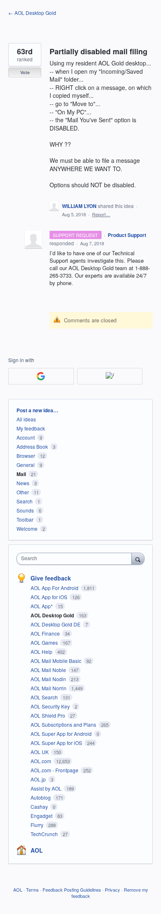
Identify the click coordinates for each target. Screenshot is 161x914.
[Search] (137, 558)
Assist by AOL (47, 788)
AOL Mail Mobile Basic (57, 660)
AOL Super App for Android (62, 733)
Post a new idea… (37, 410)
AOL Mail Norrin (49, 688)
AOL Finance (46, 633)
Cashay (40, 806)
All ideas (26, 419)
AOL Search (45, 697)
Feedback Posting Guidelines (72, 889)
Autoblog (41, 797)
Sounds (25, 510)
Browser (26, 455)
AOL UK (40, 751)
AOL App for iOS (50, 596)
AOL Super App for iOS (57, 742)
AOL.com (41, 760)
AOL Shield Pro (48, 715)
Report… (101, 214)
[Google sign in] (41, 376)
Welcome (27, 528)
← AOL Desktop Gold (32, 12)
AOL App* (42, 605)
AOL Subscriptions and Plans (64, 724)
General (26, 464)
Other (23, 492)
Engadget (42, 815)
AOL (37, 850)
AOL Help (42, 651)
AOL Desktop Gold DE (56, 624)
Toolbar (25, 519)
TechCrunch (45, 833)
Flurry (38, 824)
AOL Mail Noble (49, 669)
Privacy (112, 889)
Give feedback (51, 578)
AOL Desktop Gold (53, 615)
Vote (25, 72)
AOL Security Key (51, 706)
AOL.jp (39, 779)
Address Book (32, 446)
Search (25, 501)
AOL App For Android (55, 587)
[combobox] (76, 558)
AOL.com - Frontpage (55, 770)
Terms (32, 889)
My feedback (31, 428)
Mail (21, 474)
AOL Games (45, 642)
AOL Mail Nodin (49, 678)
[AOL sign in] (110, 376)
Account (26, 437)
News (23, 482)
